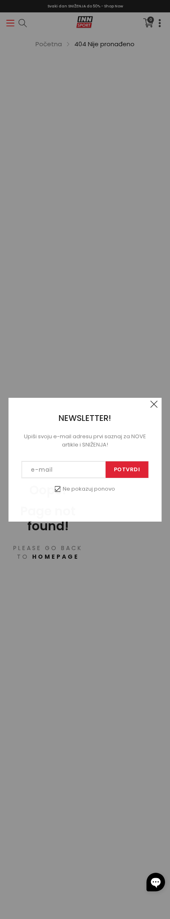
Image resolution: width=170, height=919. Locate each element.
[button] (155, 882)
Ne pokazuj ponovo (89, 489)
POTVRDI (127, 469)
